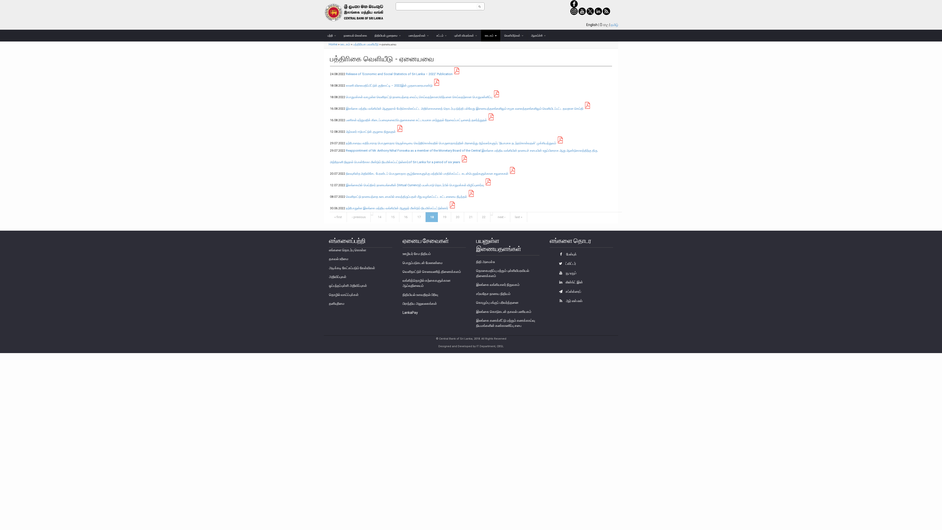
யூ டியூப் (570, 273)
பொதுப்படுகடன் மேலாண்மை (423, 263)
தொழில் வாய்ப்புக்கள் (344, 295)
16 (405, 217)
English (592, 25)
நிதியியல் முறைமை (386, 35)
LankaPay (410, 313)
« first (338, 217)
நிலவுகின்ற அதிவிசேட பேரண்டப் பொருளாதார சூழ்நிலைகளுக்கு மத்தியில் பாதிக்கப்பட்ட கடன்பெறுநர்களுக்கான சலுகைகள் (427, 173)
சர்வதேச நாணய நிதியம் (493, 294)
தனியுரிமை (336, 303)
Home (333, 44)
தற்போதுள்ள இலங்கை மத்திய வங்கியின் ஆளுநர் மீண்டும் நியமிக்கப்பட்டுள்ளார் (397, 208)
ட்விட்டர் (570, 263)
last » (518, 217)
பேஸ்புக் (571, 254)
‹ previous (359, 217)
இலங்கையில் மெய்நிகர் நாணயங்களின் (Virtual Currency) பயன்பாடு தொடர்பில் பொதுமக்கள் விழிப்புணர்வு (415, 185)
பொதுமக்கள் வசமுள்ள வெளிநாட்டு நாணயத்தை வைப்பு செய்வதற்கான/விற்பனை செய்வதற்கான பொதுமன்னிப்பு (419, 97)
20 (457, 217)
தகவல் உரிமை (338, 259)
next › (501, 217)
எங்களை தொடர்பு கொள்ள (347, 250)
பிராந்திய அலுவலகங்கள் (420, 303)
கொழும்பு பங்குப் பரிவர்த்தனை (497, 303)
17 (419, 217)
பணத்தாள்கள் (417, 35)
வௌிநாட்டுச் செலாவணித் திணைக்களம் (432, 272)
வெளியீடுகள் (512, 35)
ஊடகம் (489, 35)
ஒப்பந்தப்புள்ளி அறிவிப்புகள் (348, 286)
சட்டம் (440, 35)
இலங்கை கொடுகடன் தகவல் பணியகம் (503, 312)
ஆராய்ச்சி (537, 35)
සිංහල (604, 25)
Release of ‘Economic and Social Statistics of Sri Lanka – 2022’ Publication (399, 74)
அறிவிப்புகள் (337, 277)
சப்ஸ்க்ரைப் (573, 291)
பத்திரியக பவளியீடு (366, 44)
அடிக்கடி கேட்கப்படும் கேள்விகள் (352, 268)
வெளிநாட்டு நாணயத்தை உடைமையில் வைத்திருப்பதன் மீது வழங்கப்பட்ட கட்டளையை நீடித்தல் (406, 197)
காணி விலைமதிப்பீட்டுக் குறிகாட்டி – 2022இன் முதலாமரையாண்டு (389, 85)
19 (444, 217)
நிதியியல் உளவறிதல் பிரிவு (420, 295)
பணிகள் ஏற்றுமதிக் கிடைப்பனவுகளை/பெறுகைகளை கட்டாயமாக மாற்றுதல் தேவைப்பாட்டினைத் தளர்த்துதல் (416, 120)
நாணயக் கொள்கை (355, 35)
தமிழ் (614, 25)
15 (392, 217)
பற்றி (330, 35)
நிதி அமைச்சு (485, 262)
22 (483, 217)
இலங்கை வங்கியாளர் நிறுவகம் (498, 285)
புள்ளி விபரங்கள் (464, 35)
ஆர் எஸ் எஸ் (573, 301)
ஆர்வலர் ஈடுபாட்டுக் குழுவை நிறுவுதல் (371, 131)
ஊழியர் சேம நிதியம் (417, 254)
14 (379, 217)
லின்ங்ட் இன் (574, 282)
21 (470, 217)
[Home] (360, 12)
